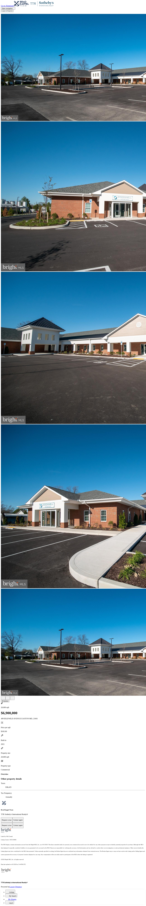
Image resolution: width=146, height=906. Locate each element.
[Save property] (7, 698)
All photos (5, 701)
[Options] (3, 698)
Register (10, 11)
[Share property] (12, 698)
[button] (73, 67)
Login (3, 11)
